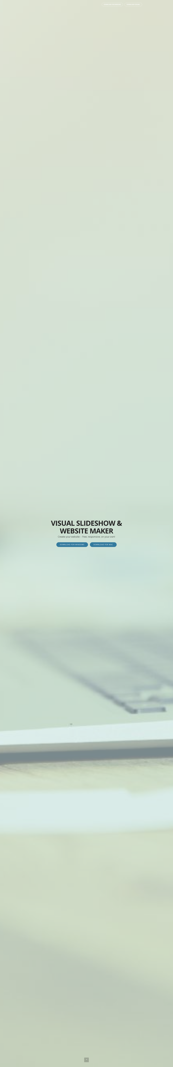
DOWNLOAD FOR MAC (133, 4)
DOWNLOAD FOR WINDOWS (112, 4)
